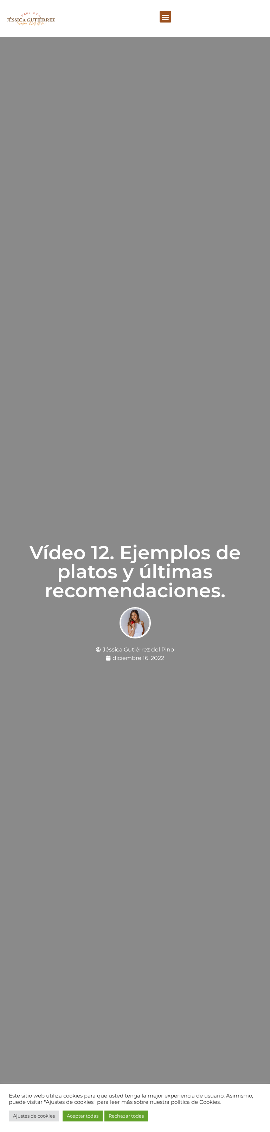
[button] (165, 17)
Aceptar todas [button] (82, 1116)
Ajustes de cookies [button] (34, 1116)
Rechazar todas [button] (126, 1116)
